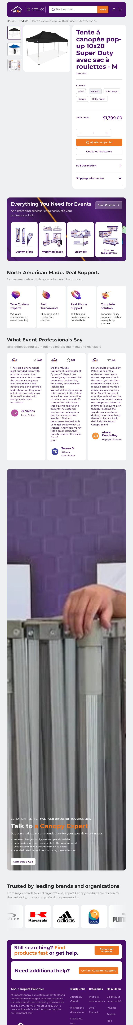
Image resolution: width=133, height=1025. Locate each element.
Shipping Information (90, 178)
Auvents (111, 1007)
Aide (109, 1020)
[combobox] (69, 9)
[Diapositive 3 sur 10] (14, 66)
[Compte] (114, 9)
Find (103, 9)
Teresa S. (67, 448)
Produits (23, 21)
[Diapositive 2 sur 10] (14, 49)
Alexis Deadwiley (109, 434)
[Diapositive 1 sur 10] (14, 32)
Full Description (86, 165)
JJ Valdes (28, 411)
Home (10, 21)
